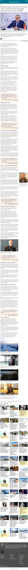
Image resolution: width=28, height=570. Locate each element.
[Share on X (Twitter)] (22, 40)
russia (11, 402)
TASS (8, 75)
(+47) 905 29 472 (22, 557)
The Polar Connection (10, 286)
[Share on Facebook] (21, 40)
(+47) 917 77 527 (11, 557)
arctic (7, 402)
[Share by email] (24, 40)
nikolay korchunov (16, 401)
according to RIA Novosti (9, 90)
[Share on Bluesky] (27, 40)
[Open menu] (27, 1)
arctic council (3, 402)
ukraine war (10, 401)
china (21, 401)
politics (6, 401)
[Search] (26, 1)
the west (2, 401)
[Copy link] (25, 40)
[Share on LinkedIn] (23, 40)
